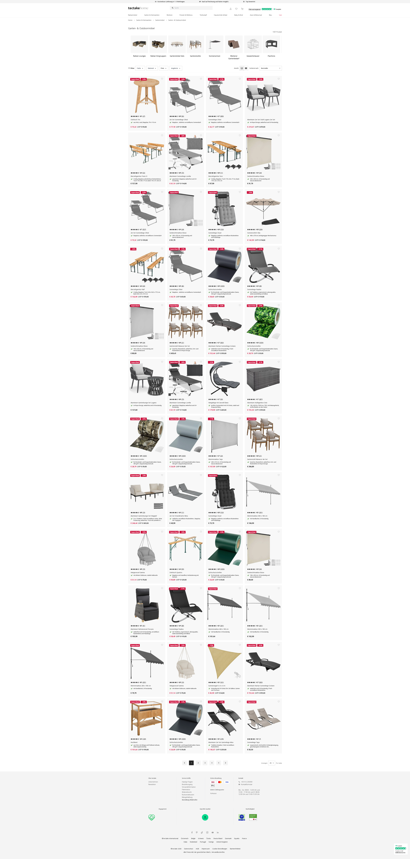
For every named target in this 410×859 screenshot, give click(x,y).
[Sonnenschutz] (214, 48)
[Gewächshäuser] (253, 48)
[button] (140, 68)
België (193, 838)
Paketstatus (186, 790)
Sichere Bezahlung (215, 778)
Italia (185, 842)
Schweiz (201, 838)
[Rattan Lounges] (139, 48)
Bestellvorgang (187, 784)
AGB (197, 849)
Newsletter (152, 784)
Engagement (162, 809)
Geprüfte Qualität (205, 809)
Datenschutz (188, 849)
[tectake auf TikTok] (202, 832)
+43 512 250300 (246, 782)
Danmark (228, 838)
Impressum (206, 849)
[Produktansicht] (242, 68)
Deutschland (217, 838)
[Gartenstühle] (195, 48)
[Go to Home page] (138, 8)
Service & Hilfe (186, 778)
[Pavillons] (271, 48)
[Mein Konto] (230, 9)
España (236, 838)
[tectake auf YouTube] (213, 832)
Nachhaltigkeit (250, 809)
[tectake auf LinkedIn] (218, 832)
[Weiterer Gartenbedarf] (234, 48)
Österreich (184, 838)
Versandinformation (189, 787)
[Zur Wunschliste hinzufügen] (162, 79)
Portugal (203, 842)
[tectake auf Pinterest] (197, 832)
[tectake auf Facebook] (192, 832)
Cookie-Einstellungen (219, 849)
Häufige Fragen (187, 782)
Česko (208, 838)
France (244, 838)
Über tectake (152, 778)
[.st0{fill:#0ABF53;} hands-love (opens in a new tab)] (151, 817)
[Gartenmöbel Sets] (177, 48)
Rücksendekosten (188, 795)
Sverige (211, 842)
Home (130, 20)
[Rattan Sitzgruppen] (158, 48)
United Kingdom (222, 842)
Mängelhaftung (187, 797)
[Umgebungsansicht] (246, 68)
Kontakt (241, 778)
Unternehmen (153, 782)
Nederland (193, 842)
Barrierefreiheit (235, 849)
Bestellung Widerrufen (189, 800)
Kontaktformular (246, 784)
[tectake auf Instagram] (207, 832)
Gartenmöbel (159, 20)
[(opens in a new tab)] (205, 817)
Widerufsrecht (187, 792)
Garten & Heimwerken (143, 20)
